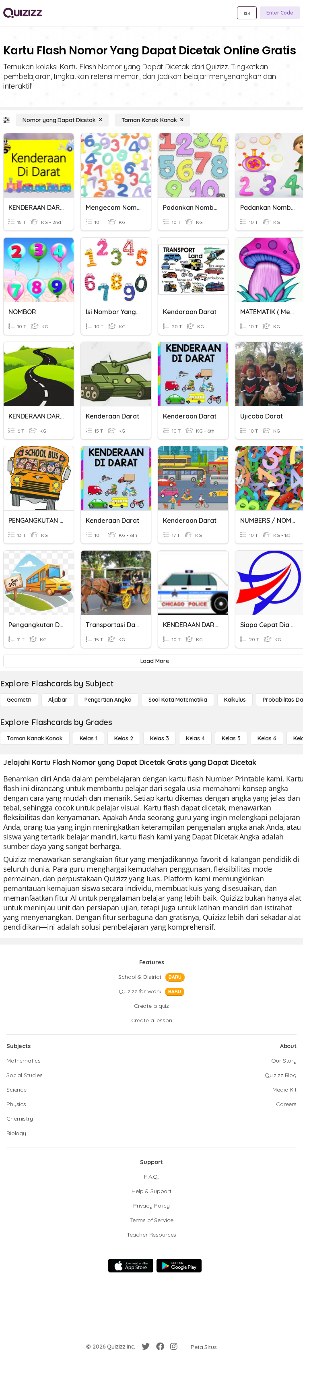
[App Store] (130, 1265)
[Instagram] (173, 1346)
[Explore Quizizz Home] (22, 13)
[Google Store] (179, 1265)
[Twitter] (146, 1346)
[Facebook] (160, 1346)
